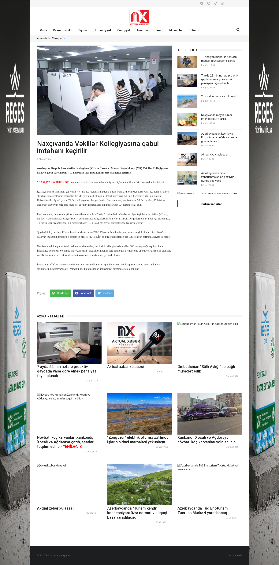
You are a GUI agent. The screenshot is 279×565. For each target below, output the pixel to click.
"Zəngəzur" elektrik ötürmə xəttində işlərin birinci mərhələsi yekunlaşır (138, 439)
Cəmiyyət (123, 30)
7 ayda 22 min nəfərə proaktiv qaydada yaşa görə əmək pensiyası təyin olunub (219, 79)
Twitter (107, 293)
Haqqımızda (235, 555)
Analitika (142, 30)
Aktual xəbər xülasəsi (214, 154)
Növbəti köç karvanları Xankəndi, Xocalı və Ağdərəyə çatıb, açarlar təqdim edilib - (65, 442)
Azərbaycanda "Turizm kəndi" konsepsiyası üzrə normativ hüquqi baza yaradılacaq (137, 513)
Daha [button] (192, 30)
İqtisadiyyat (103, 30)
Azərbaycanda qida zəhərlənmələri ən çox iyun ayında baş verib (217, 176)
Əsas (43, 30)
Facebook (85, 293)
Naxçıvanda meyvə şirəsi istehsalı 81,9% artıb (216, 117)
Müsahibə (176, 30)
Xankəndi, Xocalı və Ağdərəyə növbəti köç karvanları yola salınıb (206, 439)
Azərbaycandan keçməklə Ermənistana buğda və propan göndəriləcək (219, 137)
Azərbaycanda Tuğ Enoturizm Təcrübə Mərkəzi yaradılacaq (202, 510)
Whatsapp (62, 293)
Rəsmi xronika (62, 30)
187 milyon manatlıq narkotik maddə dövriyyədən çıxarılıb (219, 58)
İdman (159, 30)
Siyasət (83, 30)
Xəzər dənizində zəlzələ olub (218, 96)
